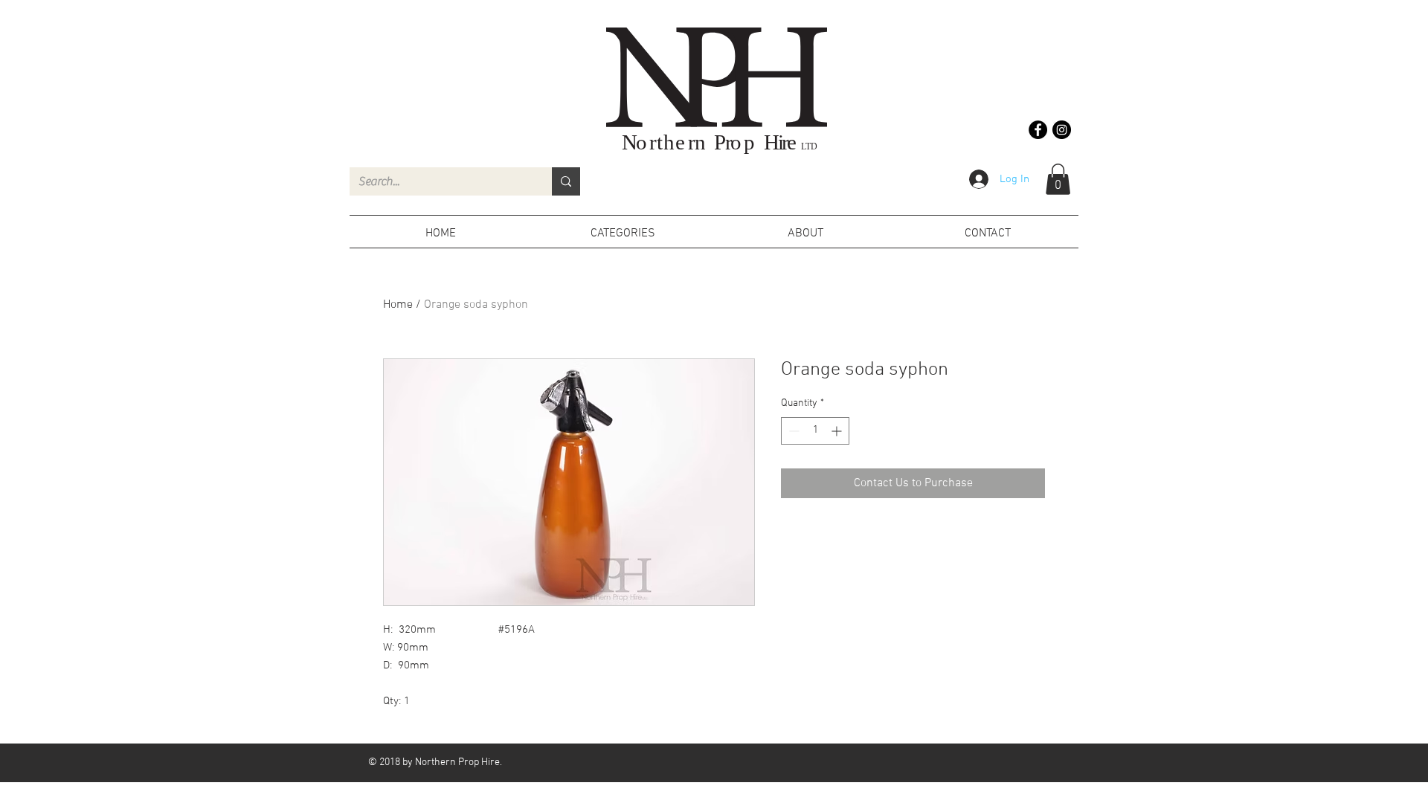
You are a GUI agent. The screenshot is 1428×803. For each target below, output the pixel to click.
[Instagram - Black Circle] (1061, 129)
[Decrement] (792, 431)
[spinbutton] (815, 431)
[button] (1058, 179)
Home (398, 304)
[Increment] (838, 431)
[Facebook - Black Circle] (1038, 129)
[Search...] (566, 181)
